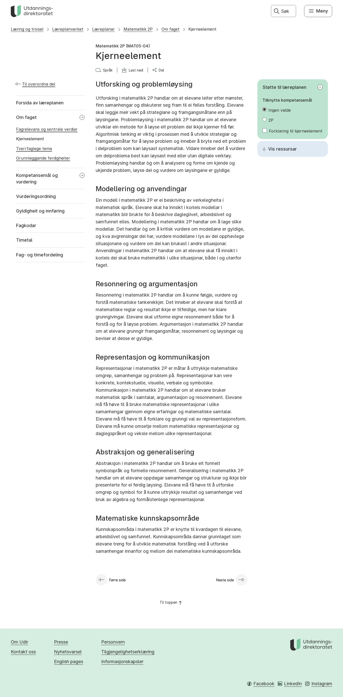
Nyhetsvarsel (68, 651)
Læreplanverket (67, 29)
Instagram (321, 683)
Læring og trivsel (27, 29)
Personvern (113, 642)
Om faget (170, 29)
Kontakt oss (23, 651)
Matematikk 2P (138, 29)
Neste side (225, 580)
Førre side (117, 580)
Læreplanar (103, 29)
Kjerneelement (202, 29)
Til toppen (168, 602)
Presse (61, 642)
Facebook (263, 683)
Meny (322, 11)
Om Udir (19, 642)
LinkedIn (293, 683)
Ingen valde (279, 110)
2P (270, 120)
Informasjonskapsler (122, 661)
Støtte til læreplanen (284, 87)
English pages (68, 661)
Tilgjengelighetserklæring (127, 651)
